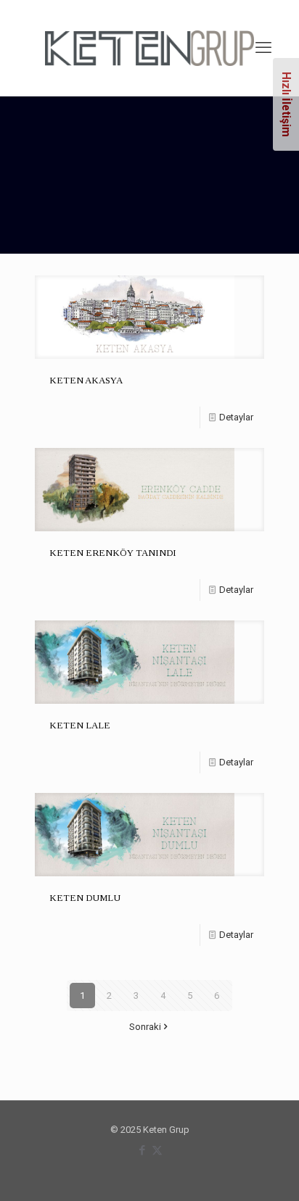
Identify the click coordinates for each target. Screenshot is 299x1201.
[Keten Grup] (149, 47)
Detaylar (236, 417)
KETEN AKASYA (86, 380)
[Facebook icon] (141, 1150)
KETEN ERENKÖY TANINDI (112, 552)
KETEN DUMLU (84, 897)
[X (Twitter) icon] (157, 1150)
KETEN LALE (79, 725)
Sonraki (145, 1026)
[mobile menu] (263, 48)
